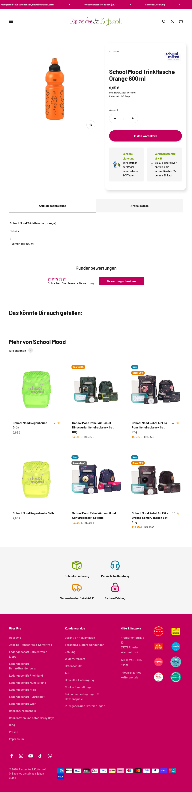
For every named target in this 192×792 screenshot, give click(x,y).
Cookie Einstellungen (79, 687)
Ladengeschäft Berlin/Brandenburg (22, 666)
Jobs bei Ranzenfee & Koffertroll (30, 644)
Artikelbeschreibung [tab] (52, 205)
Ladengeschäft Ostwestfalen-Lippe (29, 654)
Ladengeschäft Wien (22, 703)
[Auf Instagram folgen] (21, 755)
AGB (67, 673)
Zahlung (70, 651)
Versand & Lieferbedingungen (84, 644)
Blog (12, 725)
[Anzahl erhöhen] (132, 118)
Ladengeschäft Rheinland (26, 675)
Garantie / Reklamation (80, 637)
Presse (13, 732)
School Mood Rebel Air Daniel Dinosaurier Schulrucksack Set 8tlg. (93, 427)
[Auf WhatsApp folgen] (49, 755)
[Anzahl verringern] (114, 118)
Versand (131, 92)
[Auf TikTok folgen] (40, 755)
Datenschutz (73, 666)
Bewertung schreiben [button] (121, 281)
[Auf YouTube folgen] (30, 755)
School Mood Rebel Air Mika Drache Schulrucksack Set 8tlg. (150, 517)
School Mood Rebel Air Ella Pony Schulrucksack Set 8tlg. (149, 427)
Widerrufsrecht (75, 658)
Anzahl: (114, 110)
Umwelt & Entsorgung (79, 680)
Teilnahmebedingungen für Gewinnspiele (83, 696)
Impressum (16, 739)
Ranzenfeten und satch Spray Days (31, 718)
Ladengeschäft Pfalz (22, 689)
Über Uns (15, 637)
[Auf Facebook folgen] (11, 755)
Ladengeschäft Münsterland (27, 682)
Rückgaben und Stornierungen (85, 706)
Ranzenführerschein (22, 710)
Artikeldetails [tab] (139, 205)
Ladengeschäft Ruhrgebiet (27, 696)
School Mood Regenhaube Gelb (33, 513)
